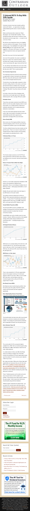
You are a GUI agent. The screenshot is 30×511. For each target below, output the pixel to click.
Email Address (6, 405)
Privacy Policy (10, 507)
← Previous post (6, 395)
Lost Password (6, 416)
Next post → (24, 395)
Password (5, 408)
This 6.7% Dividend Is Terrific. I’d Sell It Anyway (14, 470)
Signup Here (5, 415)
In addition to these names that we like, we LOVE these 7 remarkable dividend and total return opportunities (14, 366)
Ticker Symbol (6, 447)
